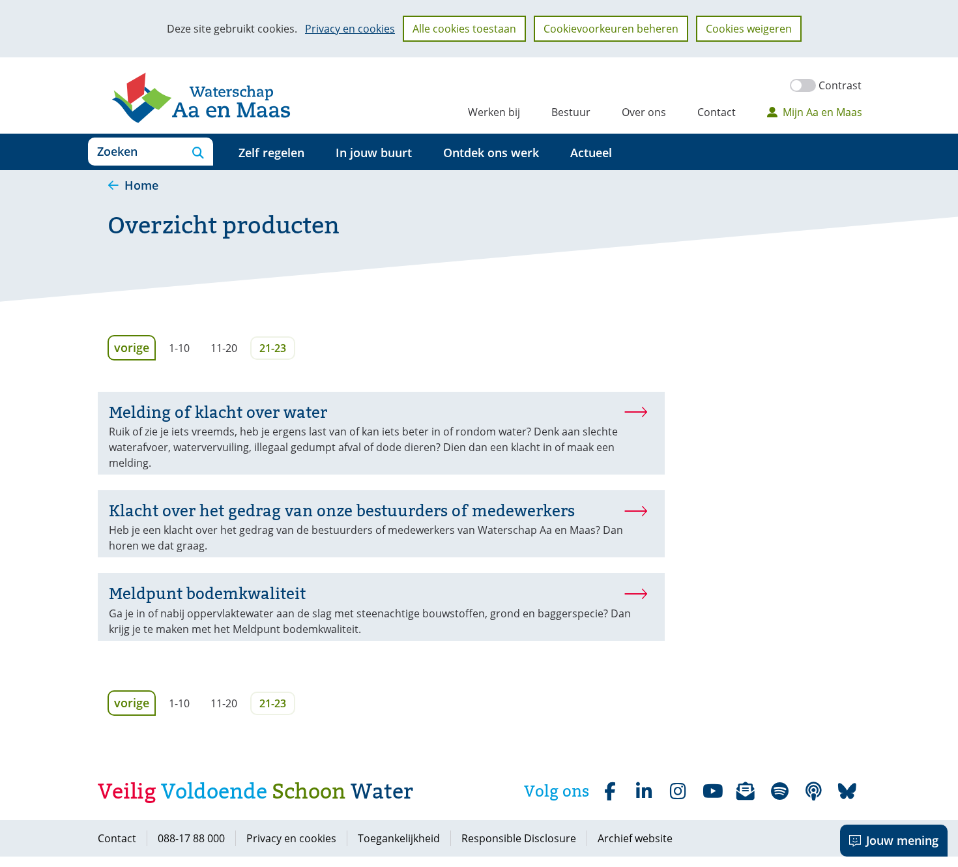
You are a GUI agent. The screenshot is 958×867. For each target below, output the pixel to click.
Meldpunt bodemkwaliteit (207, 593)
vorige (135, 347)
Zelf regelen (271, 152)
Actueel (591, 152)
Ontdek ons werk (491, 152)
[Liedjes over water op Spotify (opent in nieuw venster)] (779, 791)
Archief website (635, 838)
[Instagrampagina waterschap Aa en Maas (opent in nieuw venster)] (678, 791)
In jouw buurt (374, 152)
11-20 (223, 348)
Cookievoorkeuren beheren (611, 29)
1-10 (179, 348)
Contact (716, 112)
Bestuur (570, 112)
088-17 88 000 (191, 838)
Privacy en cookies (350, 29)
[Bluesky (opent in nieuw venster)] (847, 791)
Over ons (644, 112)
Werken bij (494, 112)
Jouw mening (902, 840)
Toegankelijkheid (399, 838)
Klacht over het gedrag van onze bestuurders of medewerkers (342, 511)
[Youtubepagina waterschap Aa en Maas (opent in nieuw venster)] (712, 791)
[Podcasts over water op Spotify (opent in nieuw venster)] (813, 791)
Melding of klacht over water (218, 412)
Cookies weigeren (749, 29)
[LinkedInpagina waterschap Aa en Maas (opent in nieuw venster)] (644, 791)
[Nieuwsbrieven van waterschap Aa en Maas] (746, 791)
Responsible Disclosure (518, 838)
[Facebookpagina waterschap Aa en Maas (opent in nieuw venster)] (610, 791)
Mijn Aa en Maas (822, 112)
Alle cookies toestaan (464, 29)
